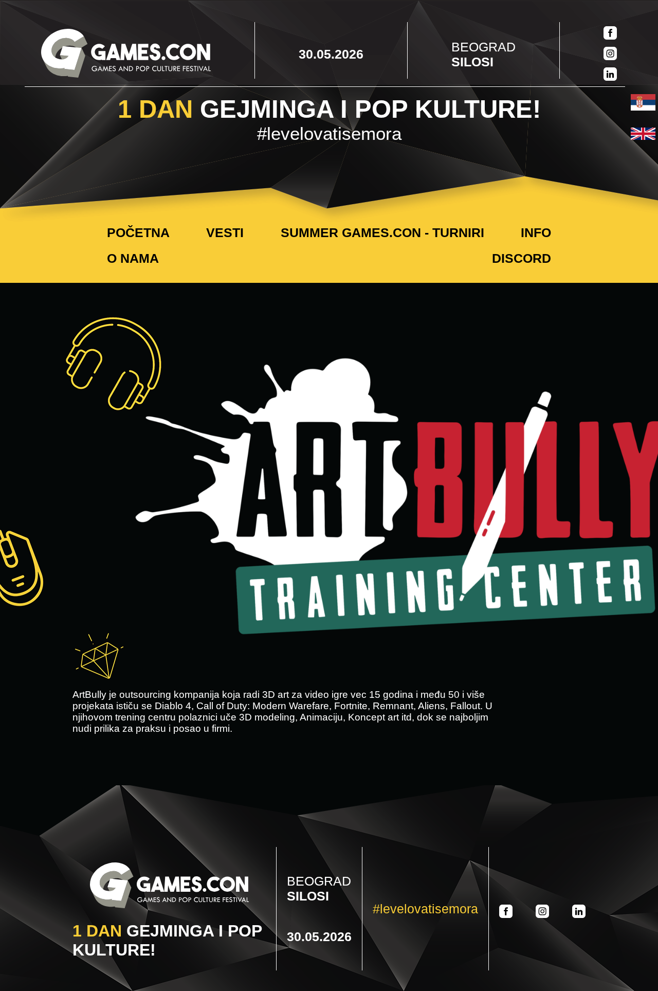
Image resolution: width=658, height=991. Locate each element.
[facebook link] (610, 34)
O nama (133, 258)
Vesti (225, 232)
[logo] (126, 54)
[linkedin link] (610, 75)
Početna (138, 232)
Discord (521, 258)
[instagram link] (610, 54)
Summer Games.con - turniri (382, 232)
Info (536, 232)
